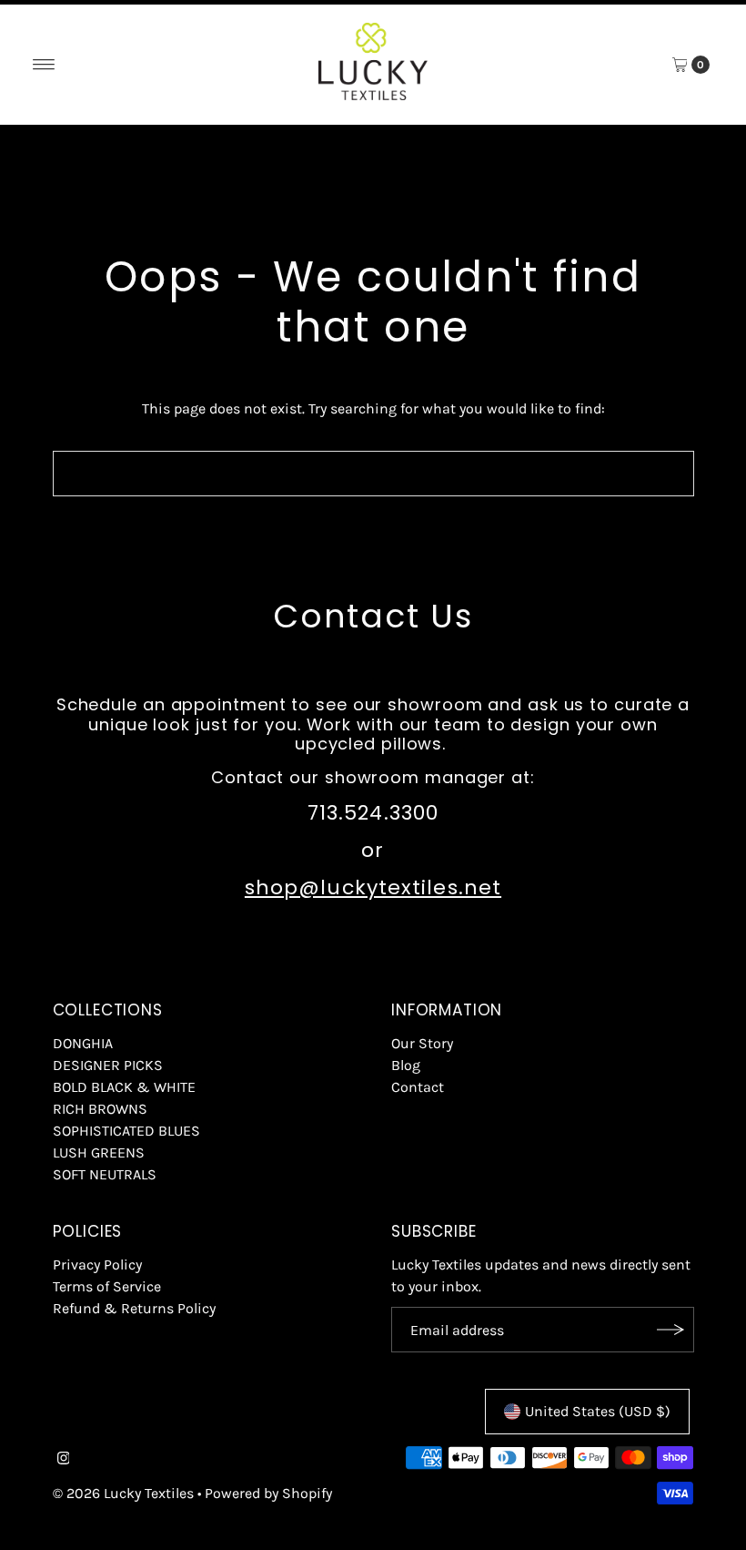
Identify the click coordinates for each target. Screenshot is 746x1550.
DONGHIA (83, 1043)
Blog (405, 1065)
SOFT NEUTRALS (104, 1174)
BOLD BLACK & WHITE (124, 1087)
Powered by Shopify (268, 1493)
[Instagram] (63, 1460)
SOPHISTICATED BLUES (126, 1130)
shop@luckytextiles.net (373, 887)
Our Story (422, 1043)
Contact (417, 1087)
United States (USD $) (597, 1411)
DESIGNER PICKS (108, 1065)
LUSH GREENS (99, 1152)
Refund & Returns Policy (134, 1308)
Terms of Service (107, 1286)
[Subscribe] (671, 1329)
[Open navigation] (44, 64)
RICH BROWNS (100, 1108)
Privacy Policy (97, 1264)
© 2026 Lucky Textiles (123, 1493)
